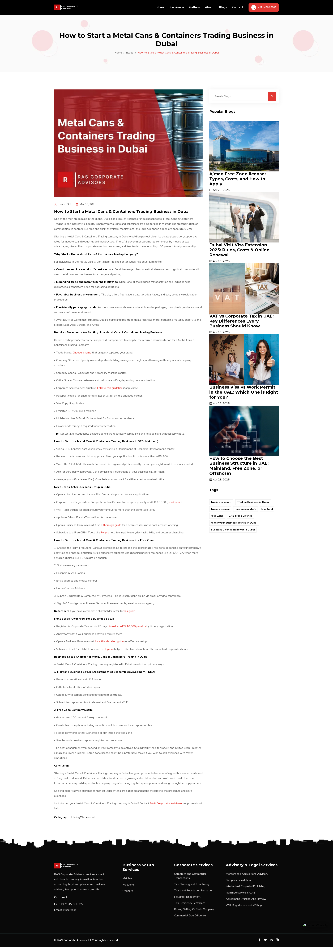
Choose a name (82, 353)
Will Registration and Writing (244, 905)
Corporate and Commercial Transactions (190, 876)
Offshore (127, 891)
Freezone (128, 885)
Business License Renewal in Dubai (233, 529)
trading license (220, 509)
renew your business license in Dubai (234, 522)
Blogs (223, 7)
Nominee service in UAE (240, 893)
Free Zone (217, 515)
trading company (221, 502)
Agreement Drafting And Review (246, 899)
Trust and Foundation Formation (193, 890)
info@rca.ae (69, 910)
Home (160, 7)
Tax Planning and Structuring (191, 884)
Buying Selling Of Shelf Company (194, 909)
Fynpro (105, 532)
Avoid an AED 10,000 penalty (127, 626)
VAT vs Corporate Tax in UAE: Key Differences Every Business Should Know (241, 321)
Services (176, 7)
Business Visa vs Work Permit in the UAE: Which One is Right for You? (243, 392)
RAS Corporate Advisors (166, 803)
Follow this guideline (110, 388)
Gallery (194, 7)
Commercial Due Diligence (190, 915)
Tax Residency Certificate (189, 903)
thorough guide (112, 525)
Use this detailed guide (109, 641)
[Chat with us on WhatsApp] (316, 925)
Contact (237, 7)
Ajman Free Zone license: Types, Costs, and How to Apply (237, 178)
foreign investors (245, 509)
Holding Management (187, 897)
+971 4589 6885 (72, 904)
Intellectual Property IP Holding (245, 886)
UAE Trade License (240, 515)
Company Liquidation (238, 880)
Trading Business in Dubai (253, 502)
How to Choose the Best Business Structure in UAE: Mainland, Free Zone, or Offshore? (239, 466)
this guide (129, 611)
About (209, 7)
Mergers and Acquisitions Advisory (247, 874)
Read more (174, 502)
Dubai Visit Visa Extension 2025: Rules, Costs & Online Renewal (239, 249)
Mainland (267, 509)
